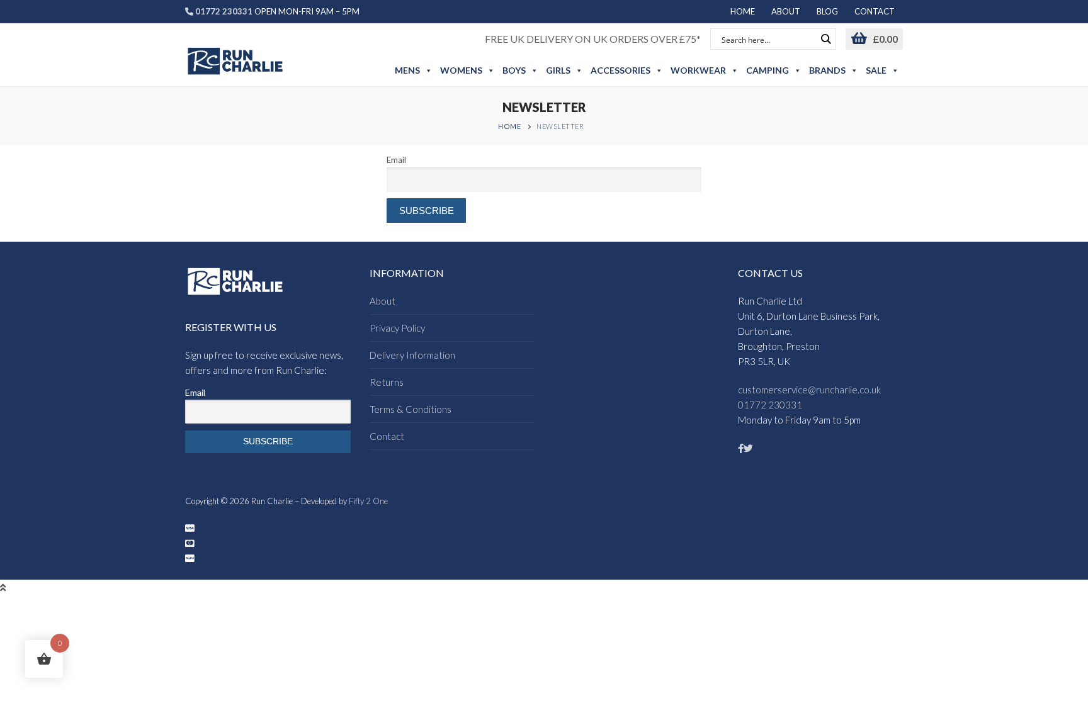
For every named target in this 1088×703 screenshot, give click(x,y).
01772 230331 (770, 404)
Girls (558, 70)
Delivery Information (412, 355)
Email (396, 160)
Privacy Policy (397, 328)
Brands (827, 70)
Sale (876, 70)
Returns (387, 382)
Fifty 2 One (368, 501)
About (382, 301)
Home (509, 126)
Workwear (698, 70)
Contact (387, 436)
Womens (461, 70)
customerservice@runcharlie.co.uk (809, 389)
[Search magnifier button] (825, 39)
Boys (514, 70)
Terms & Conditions (410, 409)
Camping (767, 70)
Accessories (620, 70)
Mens (407, 70)
